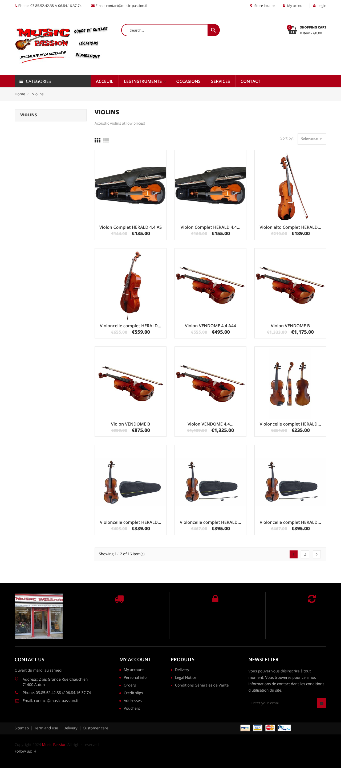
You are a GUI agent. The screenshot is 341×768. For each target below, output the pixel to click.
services (220, 81)
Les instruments (143, 81)
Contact (250, 81)
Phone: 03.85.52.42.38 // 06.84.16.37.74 (49, 5)
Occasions (188, 81)
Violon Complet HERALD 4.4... (210, 227)
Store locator (264, 5)
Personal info (135, 678)
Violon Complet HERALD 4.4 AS (130, 227)
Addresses (132, 701)
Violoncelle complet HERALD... (130, 326)
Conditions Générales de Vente (202, 686)
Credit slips (133, 693)
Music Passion (54, 744)
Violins (28, 115)
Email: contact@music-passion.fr (121, 5)
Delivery (182, 670)
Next (317, 554)
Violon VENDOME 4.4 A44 (210, 326)
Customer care (95, 728)
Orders (130, 686)
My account (135, 659)
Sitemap (22, 728)
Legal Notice (185, 678)
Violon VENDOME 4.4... (210, 424)
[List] (106, 140)
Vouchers (132, 709)
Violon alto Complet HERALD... (290, 227)
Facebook (35, 751)
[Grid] (97, 140)
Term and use (46, 728)
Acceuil (104, 81)
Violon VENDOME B (290, 326)
